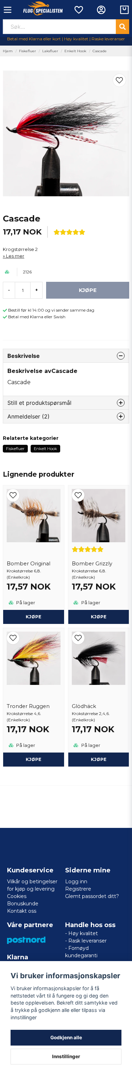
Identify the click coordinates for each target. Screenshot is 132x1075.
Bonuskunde (22, 903)
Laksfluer (50, 51)
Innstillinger (66, 1056)
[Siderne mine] (101, 10)
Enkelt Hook (75, 51)
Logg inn (76, 881)
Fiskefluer (27, 51)
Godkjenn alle (66, 1037)
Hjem (8, 51)
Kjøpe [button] (33, 616)
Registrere (78, 889)
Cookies (16, 896)
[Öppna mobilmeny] (7, 10)
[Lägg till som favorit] (78, 10)
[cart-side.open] (124, 10)
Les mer (15, 256)
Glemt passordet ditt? (92, 896)
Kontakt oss (21, 911)
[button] (119, 80)
